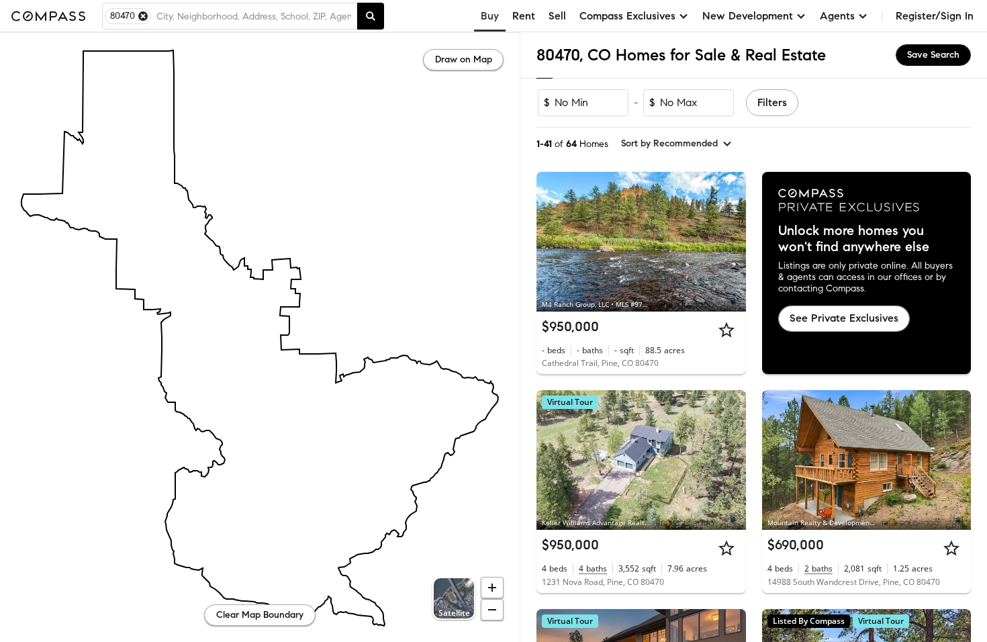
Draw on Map (463, 59)
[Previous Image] (552, 242)
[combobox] (254, 16)
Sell (557, 15)
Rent (523, 15)
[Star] (726, 329)
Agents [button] (837, 15)
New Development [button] (747, 15)
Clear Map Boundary (259, 615)
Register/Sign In (935, 15)
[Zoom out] (492, 610)
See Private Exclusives (844, 318)
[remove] (143, 16)
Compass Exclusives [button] (627, 15)
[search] (370, 16)
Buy (490, 15)
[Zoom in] (492, 587)
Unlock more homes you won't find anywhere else (853, 239)
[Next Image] (730, 242)
